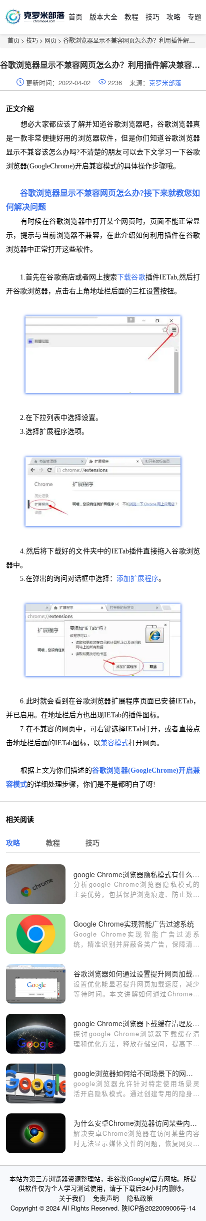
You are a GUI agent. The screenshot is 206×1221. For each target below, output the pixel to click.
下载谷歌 (131, 277)
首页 (75, 16)
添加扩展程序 (137, 578)
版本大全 (104, 16)
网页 (50, 40)
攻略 (173, 16)
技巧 (153, 16)
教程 (131, 16)
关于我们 (72, 1198)
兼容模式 (114, 743)
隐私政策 (140, 1198)
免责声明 (106, 1198)
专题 (195, 16)
